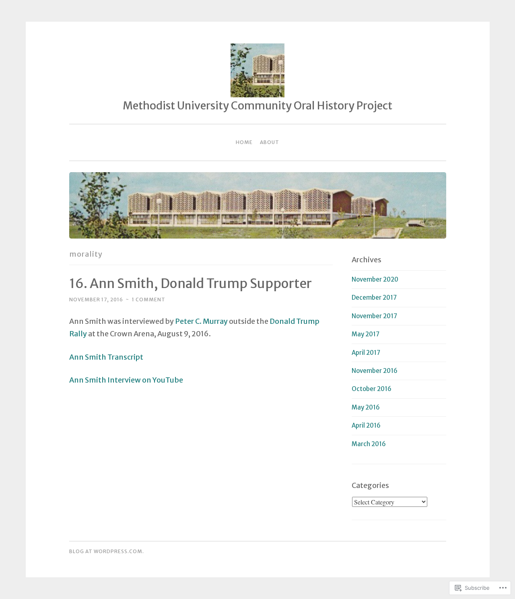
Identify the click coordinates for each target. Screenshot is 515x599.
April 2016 (366, 425)
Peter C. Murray (201, 321)
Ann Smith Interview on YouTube (126, 380)
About (269, 142)
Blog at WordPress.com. (106, 551)
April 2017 (366, 352)
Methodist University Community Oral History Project (257, 105)
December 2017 (374, 297)
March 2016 (369, 444)
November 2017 (374, 316)
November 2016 (375, 371)
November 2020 (375, 279)
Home (244, 142)
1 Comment (148, 299)
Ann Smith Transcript (106, 357)
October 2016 (371, 389)
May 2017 (365, 334)
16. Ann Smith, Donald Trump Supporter (190, 284)
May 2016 (366, 407)
